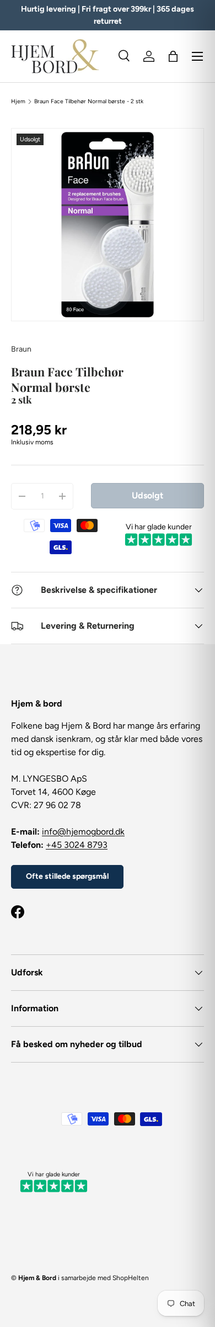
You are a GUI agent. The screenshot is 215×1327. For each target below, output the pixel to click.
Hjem (18, 101)
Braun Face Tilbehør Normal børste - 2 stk (88, 101)
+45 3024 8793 (77, 845)
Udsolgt (147, 495)
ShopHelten (130, 1278)
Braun (21, 349)
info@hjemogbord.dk (83, 831)
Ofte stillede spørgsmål (67, 876)
